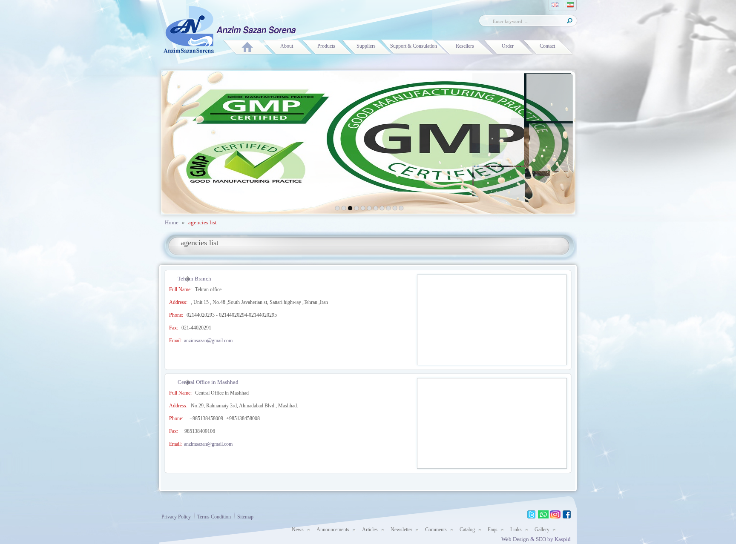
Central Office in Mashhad (208, 382)
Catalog (467, 530)
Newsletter (401, 530)
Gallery (542, 530)
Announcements (332, 530)
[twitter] (531, 514)
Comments (436, 530)
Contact (547, 46)
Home (171, 222)
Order (508, 46)
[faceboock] (567, 514)
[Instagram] (555, 514)
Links (516, 530)
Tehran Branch (194, 278)
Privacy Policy (176, 517)
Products (326, 46)
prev (188, 141)
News (298, 530)
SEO (541, 539)
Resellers (465, 46)
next (548, 141)
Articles (370, 530)
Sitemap (245, 517)
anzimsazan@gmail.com (208, 341)
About (286, 46)
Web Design (515, 539)
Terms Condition (214, 517)
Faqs (492, 530)
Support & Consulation (413, 46)
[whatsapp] (543, 514)
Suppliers (366, 46)
